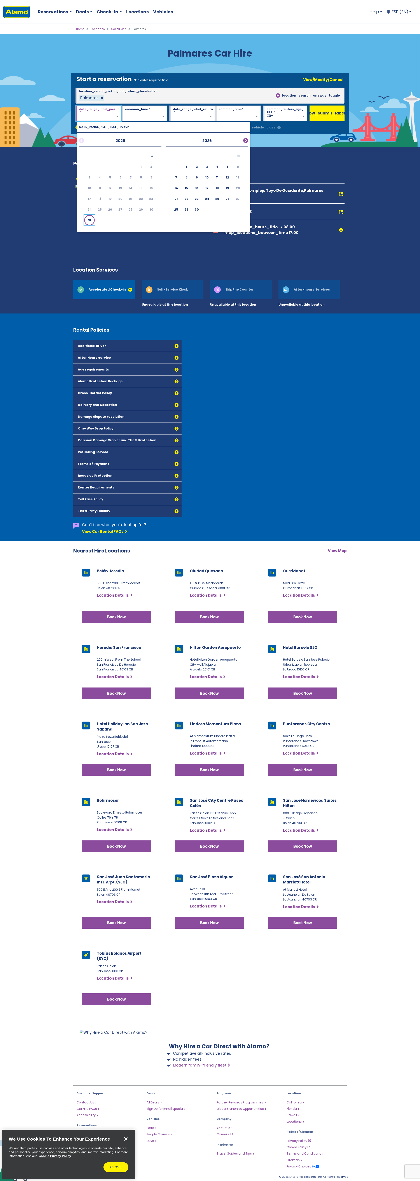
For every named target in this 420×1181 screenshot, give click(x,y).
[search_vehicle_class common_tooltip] (279, 127)
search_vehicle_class (256, 127)
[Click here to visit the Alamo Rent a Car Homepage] (15, 12)
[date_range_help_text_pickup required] (98, 113)
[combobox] (210, 96)
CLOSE (116, 1167)
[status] (91, 98)
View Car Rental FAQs (103, 531)
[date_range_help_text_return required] (192, 113)
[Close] (125, 1138)
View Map (337, 550)
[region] (68, 1154)
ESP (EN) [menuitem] (400, 12)
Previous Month (86, 140)
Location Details (113, 595)
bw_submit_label (327, 113)
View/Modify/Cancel (323, 79)
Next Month (240, 140)
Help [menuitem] (374, 12)
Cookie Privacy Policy (55, 1156)
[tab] (104, 289)
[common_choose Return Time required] (238, 113)
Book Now (116, 617)
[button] (89, 220)
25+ (270, 115)
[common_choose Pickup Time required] (144, 113)
